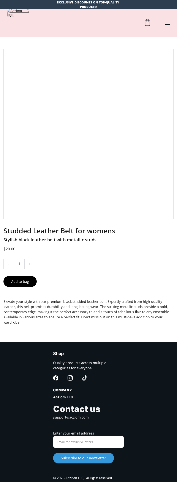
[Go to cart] (147, 23)
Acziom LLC (63, 397)
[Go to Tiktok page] (84, 378)
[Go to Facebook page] (55, 378)
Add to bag (20, 281)
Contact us (77, 409)
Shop (58, 353)
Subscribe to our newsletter (83, 458)
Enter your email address (73, 433)
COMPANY (62, 390)
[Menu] (167, 23)
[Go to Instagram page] (70, 378)
